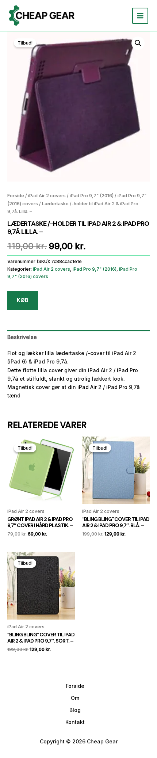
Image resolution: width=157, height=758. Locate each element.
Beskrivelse (22, 337)
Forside (15, 195)
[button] (138, 43)
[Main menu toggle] (140, 16)
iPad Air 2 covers (47, 195)
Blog (75, 710)
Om (75, 698)
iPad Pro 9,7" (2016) (92, 195)
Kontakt (75, 722)
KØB (22, 300)
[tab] (78, 337)
